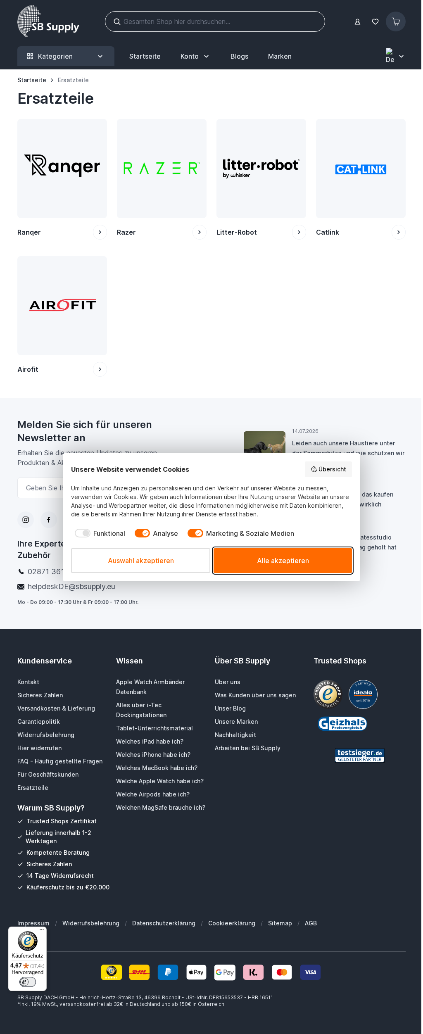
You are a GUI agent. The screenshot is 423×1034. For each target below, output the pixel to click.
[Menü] (42, 932)
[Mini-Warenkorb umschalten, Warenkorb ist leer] (396, 21)
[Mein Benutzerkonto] (357, 21)
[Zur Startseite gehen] (48, 21)
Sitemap (280, 923)
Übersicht (332, 469)
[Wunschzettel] (375, 22)
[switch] (27, 982)
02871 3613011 (54, 571)
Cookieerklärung (231, 923)
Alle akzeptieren (283, 560)
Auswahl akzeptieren (141, 560)
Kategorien (55, 56)
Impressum (33, 923)
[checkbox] (98, 533)
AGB (311, 923)
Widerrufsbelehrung (90, 923)
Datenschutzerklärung (163, 923)
